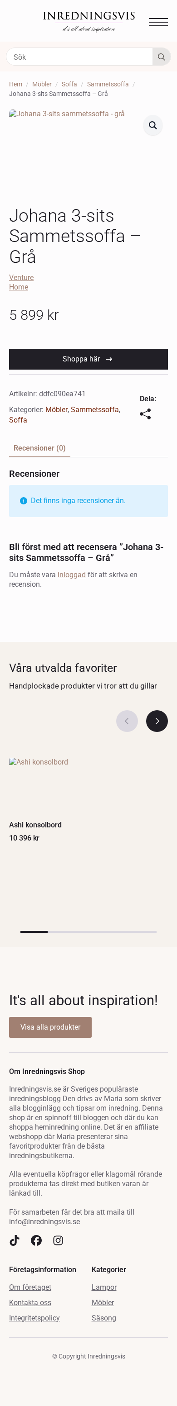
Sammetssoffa (108, 84)
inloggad (72, 574)
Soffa (69, 84)
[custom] (14, 1240)
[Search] (161, 57)
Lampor (104, 1287)
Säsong (104, 1318)
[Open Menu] (158, 22)
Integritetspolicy (34, 1318)
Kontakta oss (30, 1302)
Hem (15, 84)
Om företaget (30, 1287)
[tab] (39, 448)
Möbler (42, 84)
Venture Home (21, 282)
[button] (152, 125)
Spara (75, 118)
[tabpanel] (88, 532)
